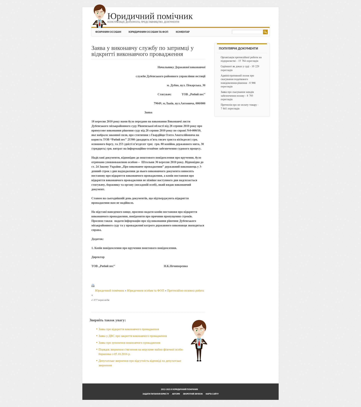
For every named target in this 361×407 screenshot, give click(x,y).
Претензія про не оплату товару (239, 104)
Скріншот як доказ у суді (235, 66)
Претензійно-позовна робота (185, 290)
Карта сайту (212, 394)
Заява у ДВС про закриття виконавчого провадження (133, 336)
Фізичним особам (108, 32)
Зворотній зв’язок (193, 394)
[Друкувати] (92, 290)
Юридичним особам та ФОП (148, 32)
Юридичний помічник (150, 15)
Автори (176, 394)
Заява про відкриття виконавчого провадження (129, 329)
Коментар (183, 32)
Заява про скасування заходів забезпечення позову (237, 93)
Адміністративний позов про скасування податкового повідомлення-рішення (237, 79)
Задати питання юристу (156, 394)
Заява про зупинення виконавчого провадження (129, 342)
